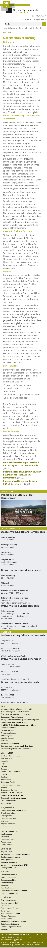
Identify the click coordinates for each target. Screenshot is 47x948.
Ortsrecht (4, 826)
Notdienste (5, 837)
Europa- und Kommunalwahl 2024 (14, 865)
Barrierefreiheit (25, 28)
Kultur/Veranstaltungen (10, 924)
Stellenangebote (7, 736)
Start (3, 33)
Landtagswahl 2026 (8, 868)
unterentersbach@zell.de (18, 616)
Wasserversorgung (8, 842)
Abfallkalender (6, 834)
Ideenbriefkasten (7, 839)
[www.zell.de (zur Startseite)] (19, 12)
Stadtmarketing (7, 883)
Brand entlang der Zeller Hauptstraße (15, 712)
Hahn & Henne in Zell (9, 903)
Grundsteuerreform (8, 728)
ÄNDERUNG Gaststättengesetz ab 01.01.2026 (19, 725)
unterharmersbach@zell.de (18, 679)
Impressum (38, 942)
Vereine (4, 787)
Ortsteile (4, 774)
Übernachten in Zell (8, 900)
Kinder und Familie (8, 782)
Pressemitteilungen (8, 733)
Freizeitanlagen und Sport (11, 785)
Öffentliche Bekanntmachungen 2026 (15, 714)
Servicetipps (5, 911)
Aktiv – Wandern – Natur (10, 913)
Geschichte (5, 769)
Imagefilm (4, 761)
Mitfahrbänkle (6, 803)
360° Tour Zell (6, 758)
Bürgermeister (6, 852)
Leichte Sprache (10, 28)
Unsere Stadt (7, 752)
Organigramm (6, 816)
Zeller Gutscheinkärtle (9, 831)
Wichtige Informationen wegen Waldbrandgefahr (20, 720)
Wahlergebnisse (7, 860)
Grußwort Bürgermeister (10, 756)
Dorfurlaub (5, 906)
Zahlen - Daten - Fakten (10, 772)
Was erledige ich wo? (9, 818)
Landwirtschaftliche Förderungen (14, 890)
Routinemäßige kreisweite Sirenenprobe (16, 749)
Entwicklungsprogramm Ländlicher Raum (17, 746)
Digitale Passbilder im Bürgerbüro (14, 722)
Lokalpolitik (6, 848)
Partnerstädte (6, 779)
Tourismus (6, 897)
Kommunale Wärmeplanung (12, 717)
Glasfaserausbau (7, 730)
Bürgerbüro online (8, 824)
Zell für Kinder (6, 919)
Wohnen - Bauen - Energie (11, 793)
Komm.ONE (37, 945)
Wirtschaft (5, 871)
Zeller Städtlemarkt (8, 801)
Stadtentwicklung (7, 885)
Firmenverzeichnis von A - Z (12, 875)
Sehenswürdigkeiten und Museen (14, 798)
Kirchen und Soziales (9, 790)
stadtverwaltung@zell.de (34, 19)
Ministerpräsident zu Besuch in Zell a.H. (16, 709)
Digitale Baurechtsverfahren (12, 795)
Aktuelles (5, 706)
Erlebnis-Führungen (8, 916)
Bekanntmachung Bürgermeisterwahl (15, 854)
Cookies (17, 945)
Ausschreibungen (7, 738)
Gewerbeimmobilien (8, 880)
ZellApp (4, 766)
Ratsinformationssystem (10, 857)
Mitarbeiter (5, 821)
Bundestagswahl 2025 (9, 862)
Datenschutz (6, 945)
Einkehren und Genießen (11, 908)
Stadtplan (4, 777)
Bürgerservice (7, 807)
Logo (3, 764)
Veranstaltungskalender (10, 743)
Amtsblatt (4, 741)
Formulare (5, 829)
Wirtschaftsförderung (9, 877)
